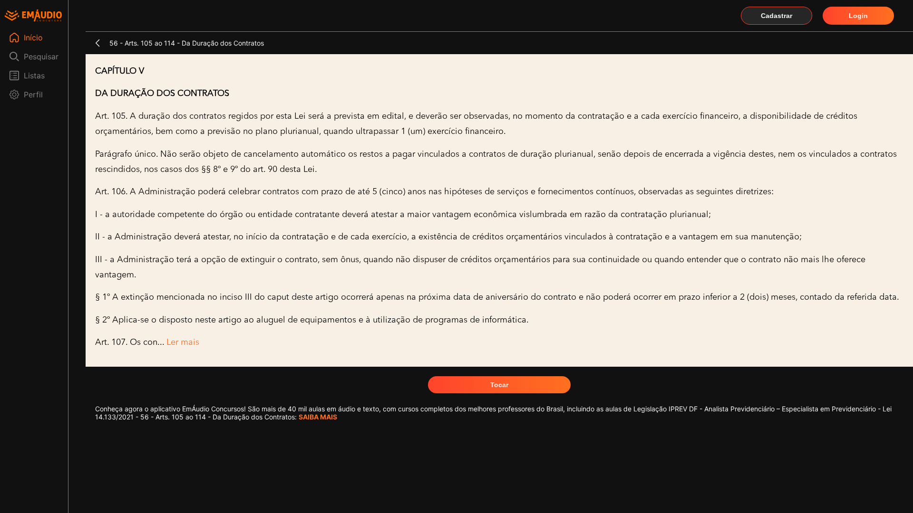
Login (858, 15)
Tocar (499, 385)
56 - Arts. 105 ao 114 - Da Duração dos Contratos (186, 43)
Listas (34, 75)
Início (33, 37)
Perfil (33, 94)
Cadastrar (776, 15)
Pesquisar (41, 56)
